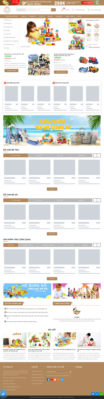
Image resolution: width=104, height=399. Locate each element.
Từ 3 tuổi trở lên (15, 155)
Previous (2, 346)
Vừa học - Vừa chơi (68, 245)
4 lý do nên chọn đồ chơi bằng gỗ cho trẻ (39, 349)
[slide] (43, 31)
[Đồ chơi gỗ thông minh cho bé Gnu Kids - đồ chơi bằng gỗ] (7, 9)
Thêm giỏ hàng (12, 70)
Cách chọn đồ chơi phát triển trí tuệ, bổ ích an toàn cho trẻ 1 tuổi (14, 350)
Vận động (85, 245)
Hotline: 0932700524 (94, 47)
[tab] (27, 309)
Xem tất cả (52, 189)
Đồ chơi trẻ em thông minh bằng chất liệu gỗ (64, 350)
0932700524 (12, 383)
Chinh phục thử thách (48, 245)
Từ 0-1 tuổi (60, 155)
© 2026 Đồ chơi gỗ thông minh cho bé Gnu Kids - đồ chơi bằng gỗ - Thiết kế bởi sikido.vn (52, 397)
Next (102, 346)
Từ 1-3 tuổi (39, 155)
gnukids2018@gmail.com (13, 386)
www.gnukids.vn (12, 389)
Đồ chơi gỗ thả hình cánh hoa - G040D (14, 54)
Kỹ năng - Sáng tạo (28, 245)
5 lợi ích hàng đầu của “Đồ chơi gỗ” (87, 349)
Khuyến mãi (81, 155)
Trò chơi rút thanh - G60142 (61, 54)
